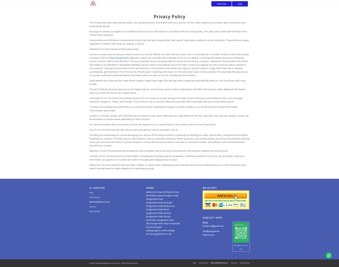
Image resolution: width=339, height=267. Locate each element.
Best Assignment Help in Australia (163, 223)
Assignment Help (154, 199)
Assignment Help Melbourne (160, 206)
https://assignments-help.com (124, 57)
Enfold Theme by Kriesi (129, 263)
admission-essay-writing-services (162, 192)
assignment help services (158, 213)
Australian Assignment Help (160, 220)
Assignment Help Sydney (158, 216)
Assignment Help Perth (157, 209)
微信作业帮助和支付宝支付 (99, 202)
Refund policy (94, 211)
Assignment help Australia (159, 202)
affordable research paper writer (162, 195)
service (106, 31)
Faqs (91, 192)
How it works (94, 197)
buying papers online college (160, 230)
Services (92, 206)
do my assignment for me (158, 233)
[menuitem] (221, 4)
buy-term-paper (154, 227)
